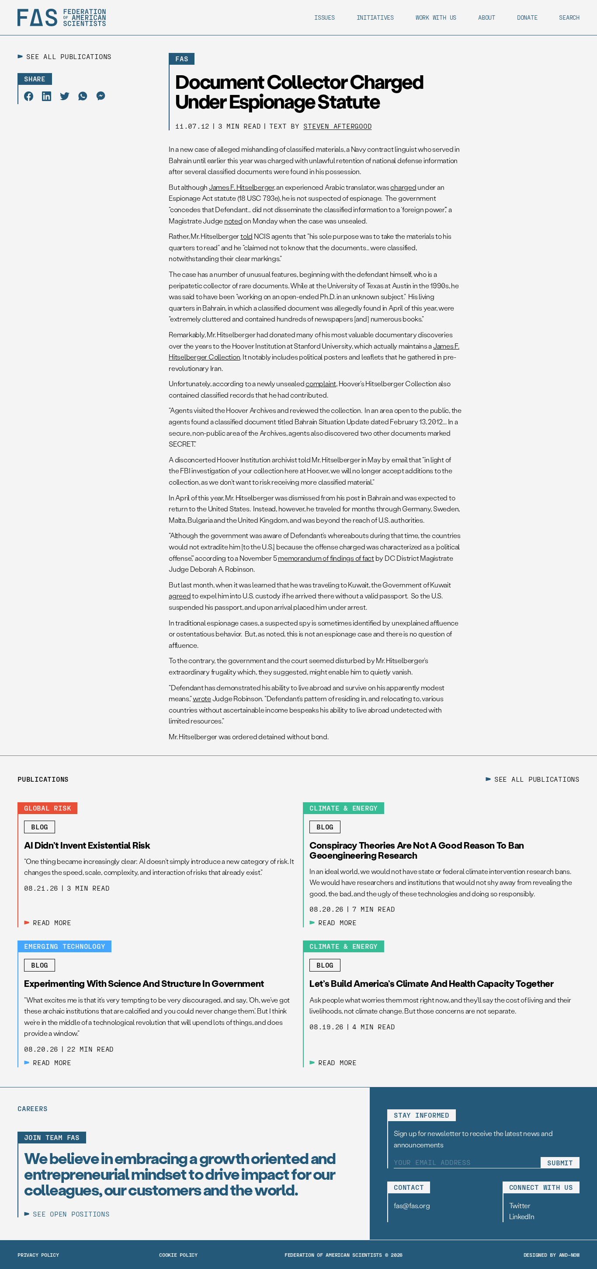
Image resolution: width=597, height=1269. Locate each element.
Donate (527, 17)
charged (403, 187)
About (486, 17)
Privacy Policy (38, 1255)
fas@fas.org (412, 1205)
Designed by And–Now (552, 1255)
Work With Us (436, 17)
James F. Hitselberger (241, 187)
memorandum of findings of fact (326, 558)
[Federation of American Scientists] (61, 17)
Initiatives (375, 17)
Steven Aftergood (337, 126)
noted (233, 220)
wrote (202, 698)
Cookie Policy (178, 1255)
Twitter (520, 1205)
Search (569, 17)
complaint (320, 383)
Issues (324, 17)
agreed (180, 595)
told (246, 236)
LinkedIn (522, 1216)
